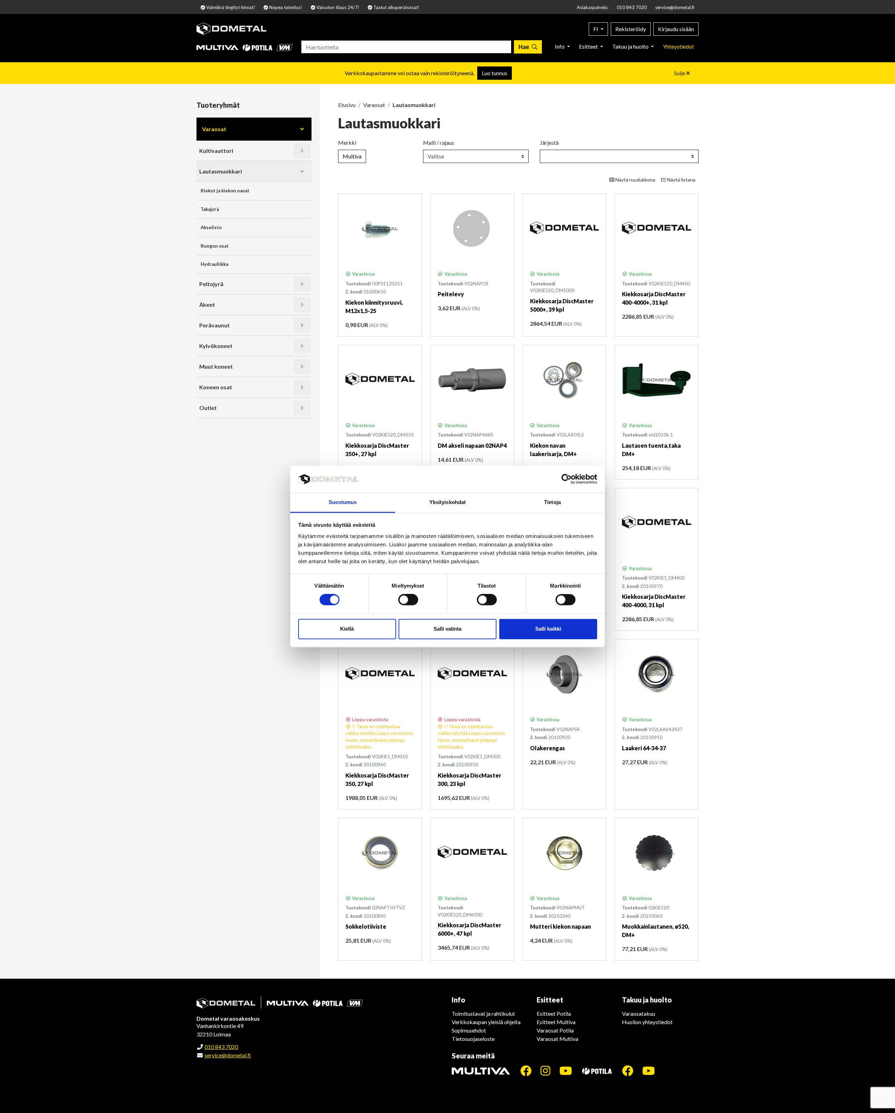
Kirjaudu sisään (676, 29)
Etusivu (347, 104)
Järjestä (549, 142)
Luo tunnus (494, 73)
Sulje (680, 73)
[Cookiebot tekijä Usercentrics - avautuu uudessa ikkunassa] (566, 479)
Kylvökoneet (215, 345)
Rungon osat (215, 246)
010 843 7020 (632, 7)
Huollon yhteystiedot (647, 1022)
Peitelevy (451, 294)
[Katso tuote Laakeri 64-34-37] (656, 674)
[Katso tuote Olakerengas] (564, 674)
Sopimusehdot (469, 1030)
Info (560, 46)
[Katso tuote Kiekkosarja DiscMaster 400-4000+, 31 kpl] (656, 229)
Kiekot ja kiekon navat (225, 190)
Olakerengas (547, 748)
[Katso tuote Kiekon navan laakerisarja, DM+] (564, 380)
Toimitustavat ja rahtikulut (483, 1013)
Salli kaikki (548, 629)
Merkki (347, 142)
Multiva (352, 156)
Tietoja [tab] (552, 502)
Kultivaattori (216, 150)
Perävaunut (214, 325)
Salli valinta (447, 629)
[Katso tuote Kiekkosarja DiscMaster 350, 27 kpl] (380, 674)
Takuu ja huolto (631, 46)
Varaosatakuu (638, 1013)
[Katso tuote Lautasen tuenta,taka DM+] (656, 380)
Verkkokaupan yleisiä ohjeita (486, 1022)
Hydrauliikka (214, 264)
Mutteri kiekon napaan (560, 926)
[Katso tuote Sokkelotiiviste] (380, 853)
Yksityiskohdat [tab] (447, 502)
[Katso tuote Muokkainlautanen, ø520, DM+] (656, 853)
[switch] (408, 599)
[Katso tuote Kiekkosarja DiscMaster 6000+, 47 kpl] (472, 853)
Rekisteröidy (630, 29)
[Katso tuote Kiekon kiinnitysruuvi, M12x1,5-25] (380, 229)
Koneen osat (215, 387)
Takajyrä (210, 209)
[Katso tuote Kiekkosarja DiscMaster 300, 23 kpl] (472, 674)
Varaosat (214, 129)
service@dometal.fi (674, 7)
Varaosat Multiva (557, 1038)
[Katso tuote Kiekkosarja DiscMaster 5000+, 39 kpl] (564, 229)
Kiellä (347, 629)
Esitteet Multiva (556, 1022)
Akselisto (211, 227)
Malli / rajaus (438, 142)
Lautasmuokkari (220, 171)
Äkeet (207, 304)
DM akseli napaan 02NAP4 (472, 445)
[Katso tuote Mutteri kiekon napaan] (564, 853)
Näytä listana (680, 180)
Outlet (208, 407)
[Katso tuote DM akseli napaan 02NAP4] (472, 380)
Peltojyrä (211, 284)
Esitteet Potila (554, 1013)
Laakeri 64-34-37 (644, 748)
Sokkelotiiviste (365, 926)
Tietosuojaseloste (473, 1038)
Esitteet (589, 46)
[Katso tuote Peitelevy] (472, 229)
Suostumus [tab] (343, 502)
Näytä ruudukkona (634, 180)
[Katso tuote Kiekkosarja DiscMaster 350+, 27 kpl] (380, 380)
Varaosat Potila (555, 1030)
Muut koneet (216, 366)
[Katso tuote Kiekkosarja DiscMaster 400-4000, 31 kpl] (656, 523)
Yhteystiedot (678, 46)
